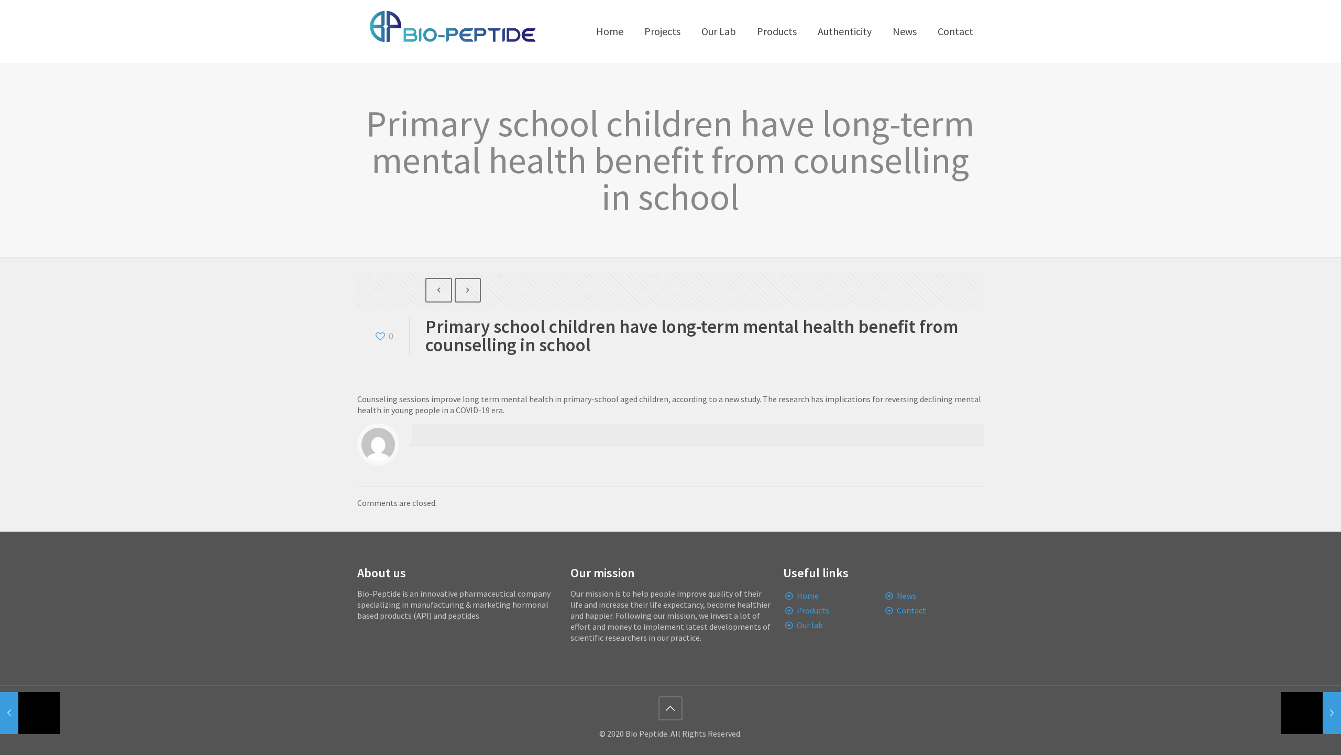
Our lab (810, 625)
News (906, 595)
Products (813, 610)
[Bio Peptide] (452, 31)
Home (808, 595)
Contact (911, 610)
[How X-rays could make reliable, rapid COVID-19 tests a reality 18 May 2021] (30, 713)
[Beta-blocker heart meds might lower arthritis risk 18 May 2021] (1311, 713)
